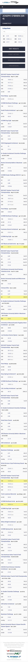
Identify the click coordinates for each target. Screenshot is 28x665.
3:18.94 (10, 341)
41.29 (9, 99)
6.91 (9, 453)
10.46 (9, 532)
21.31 (9, 514)
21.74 (9, 596)
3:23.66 (10, 186)
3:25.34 (10, 212)
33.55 (19, 39)
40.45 (9, 116)
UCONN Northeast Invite (8, 501)
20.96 (9, 487)
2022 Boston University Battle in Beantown (13, 433)
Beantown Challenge (7, 450)
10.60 (9, 79)
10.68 (9, 239)
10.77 (9, 82)
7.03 (9, 607)
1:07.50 (10, 610)
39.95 (9, 497)
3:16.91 (10, 587)
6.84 (9, 426)
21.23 (9, 283)
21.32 (9, 572)
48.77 (9, 123)
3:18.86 (10, 171)
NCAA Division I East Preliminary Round (12, 463)
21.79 (9, 438)
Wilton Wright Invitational (8, 522)
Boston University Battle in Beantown (11, 162)
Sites (9, 644)
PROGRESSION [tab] (14, 66)
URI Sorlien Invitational (7, 604)
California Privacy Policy (15, 642)
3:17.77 (10, 620)
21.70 (9, 168)
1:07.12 (20, 42)
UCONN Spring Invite (7, 529)
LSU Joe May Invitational (8, 388)
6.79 (7, 36)
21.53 (9, 265)
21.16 (9, 201)
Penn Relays (4, 96)
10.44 (9, 484)
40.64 (9, 471)
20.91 (9, 359)
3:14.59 (10, 632)
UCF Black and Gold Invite (8, 243)
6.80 (9, 413)
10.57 (9, 198)
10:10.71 (10, 563)
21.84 (9, 560)
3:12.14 (10, 550)
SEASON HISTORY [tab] (14, 60)
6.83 (9, 256)
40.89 (9, 367)
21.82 (9, 617)
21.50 (9, 306)
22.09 (9, 139)
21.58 (9, 88)
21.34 (9, 262)
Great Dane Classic (6, 420)
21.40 (9, 113)
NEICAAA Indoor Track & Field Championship (14, 576)
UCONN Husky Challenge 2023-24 (11, 175)
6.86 (9, 401)
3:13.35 (10, 274)
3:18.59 (10, 331)
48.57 (9, 629)
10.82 (9, 384)
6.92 (9, 456)
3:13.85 (10, 599)
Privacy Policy (6, 642)
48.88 (9, 328)
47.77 (7, 42)
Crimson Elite (5, 288)
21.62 (9, 547)
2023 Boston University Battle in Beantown (13, 313)
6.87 (9, 180)
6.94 (9, 136)
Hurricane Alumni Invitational (9, 229)
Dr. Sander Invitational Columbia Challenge (13, 153)
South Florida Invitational (8, 110)
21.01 (9, 232)
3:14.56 (10, 158)
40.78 (9, 370)
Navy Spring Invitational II (8, 374)
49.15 (9, 391)
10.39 (19, 36)
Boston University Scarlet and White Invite (13, 278)
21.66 (9, 85)
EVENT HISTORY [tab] (13, 54)
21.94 (9, 149)
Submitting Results (15, 644)
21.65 (9, 429)
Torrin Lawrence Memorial (8, 494)
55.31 (9, 356)
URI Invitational (5, 443)
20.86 (7, 39)
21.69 (9, 468)
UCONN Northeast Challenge (9, 103)
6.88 (9, 183)
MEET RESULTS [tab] (14, 49)
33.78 (9, 338)
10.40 (9, 353)
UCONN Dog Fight (6, 120)
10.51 (9, 106)
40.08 (9, 517)
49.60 (9, 584)
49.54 (9, 581)
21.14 (9, 490)
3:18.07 (10, 126)
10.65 (9, 511)
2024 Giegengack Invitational (9, 143)
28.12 (9, 350)
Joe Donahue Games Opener (9, 335)
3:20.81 (10, 309)
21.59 (9, 377)
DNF (9, 91)
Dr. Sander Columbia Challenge (10, 591)
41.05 (9, 535)
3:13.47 (10, 225)
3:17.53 (10, 459)
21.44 (9, 525)
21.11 (9, 204)
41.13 (9, 222)
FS (8, 146)
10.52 (9, 195)
